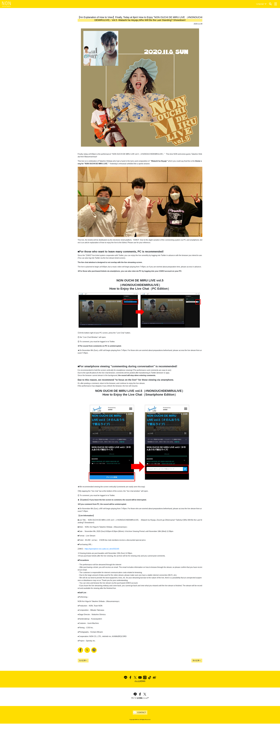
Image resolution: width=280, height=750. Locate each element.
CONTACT (141, 712)
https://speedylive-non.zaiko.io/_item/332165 (102, 549)
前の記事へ (197, 660)
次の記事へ (83, 660)
